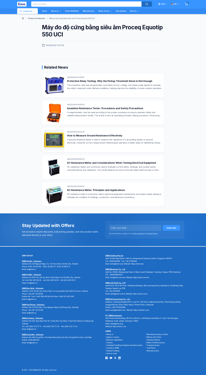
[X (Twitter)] (115, 358)
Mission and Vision (154, 337)
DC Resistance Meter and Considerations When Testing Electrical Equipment (111, 162)
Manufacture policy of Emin (157, 334)
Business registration (114, 340)
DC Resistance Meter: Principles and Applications (96, 190)
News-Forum (103, 11)
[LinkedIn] (119, 358)
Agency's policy (112, 337)
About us (55, 11)
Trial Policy (151, 348)
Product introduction (36, 18)
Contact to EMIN (112, 348)
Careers (109, 343)
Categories (27, 11)
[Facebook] (106, 358)
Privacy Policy (152, 233)
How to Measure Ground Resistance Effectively (94, 135)
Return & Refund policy (156, 343)
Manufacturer (89, 11)
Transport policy (153, 345)
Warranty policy (153, 351)
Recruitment (121, 11)
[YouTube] (111, 358)
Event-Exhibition (72, 11)
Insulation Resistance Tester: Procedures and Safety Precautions (105, 108)
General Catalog (112, 351)
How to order (111, 353)
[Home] (23, 18)
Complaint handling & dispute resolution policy (124, 345)
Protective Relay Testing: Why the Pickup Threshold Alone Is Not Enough (109, 81)
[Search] (147, 4)
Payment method (153, 340)
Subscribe (171, 228)
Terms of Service (138, 233)
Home (44, 11)
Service (133, 11)
